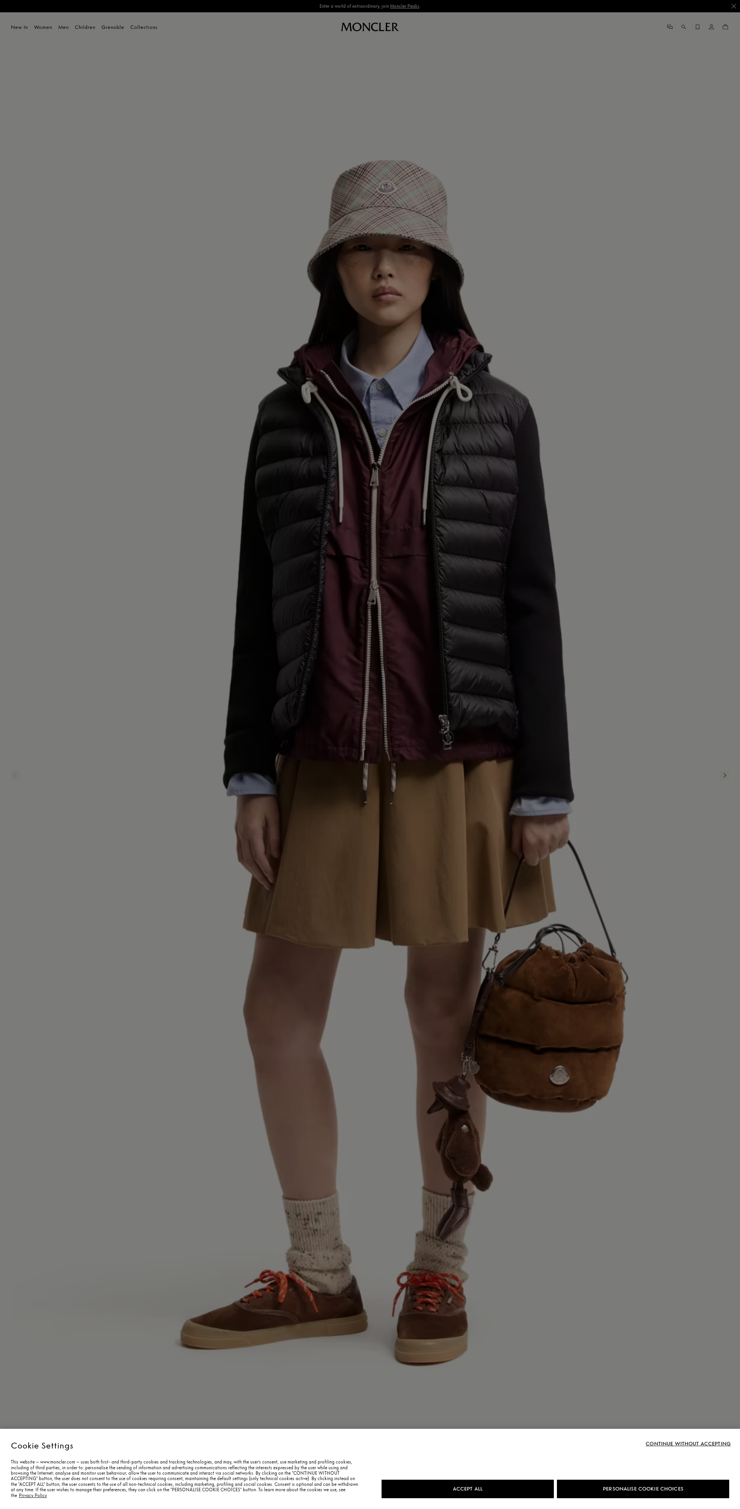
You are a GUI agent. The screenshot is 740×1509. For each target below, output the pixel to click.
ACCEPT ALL (468, 1488)
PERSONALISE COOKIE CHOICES (643, 1488)
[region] (370, 1469)
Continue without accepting (688, 1444)
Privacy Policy (33, 1495)
